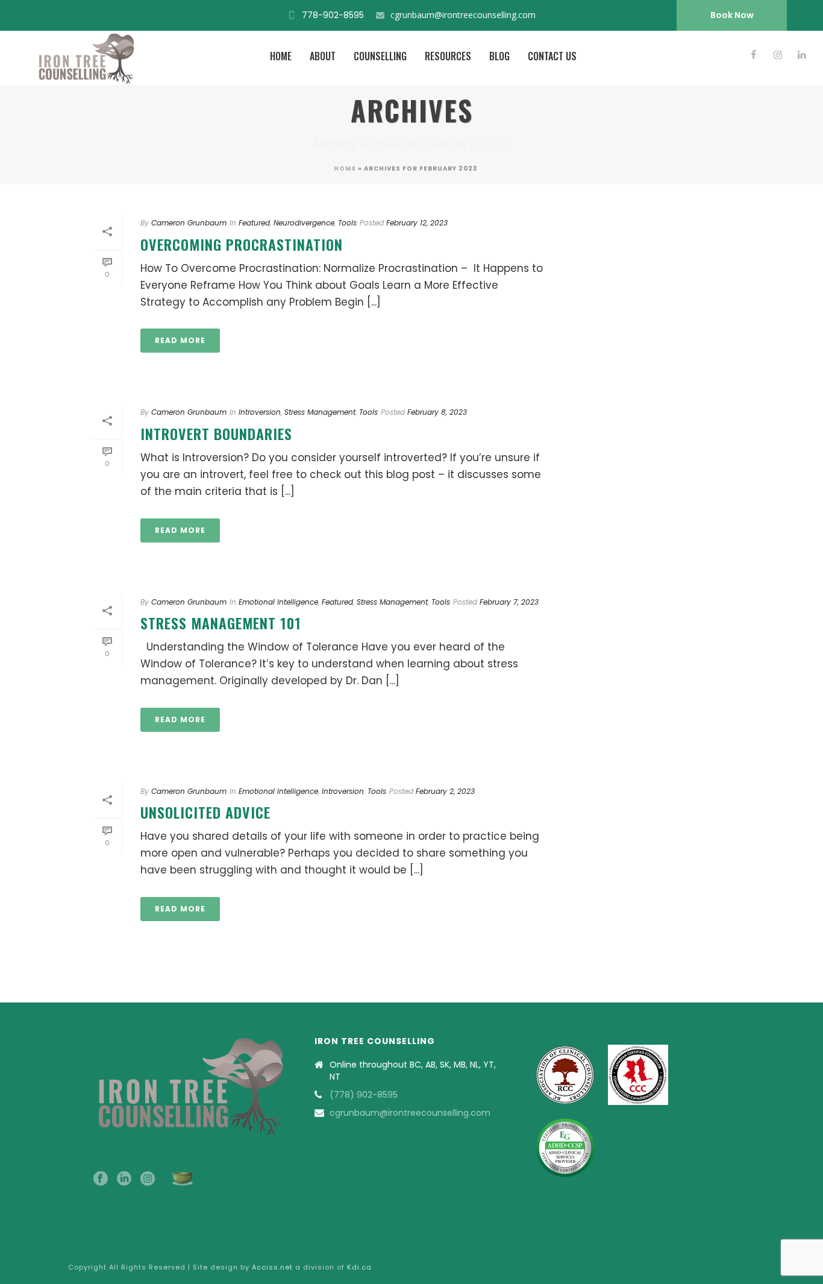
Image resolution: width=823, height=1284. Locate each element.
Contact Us (552, 56)
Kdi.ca (359, 1267)
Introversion (260, 412)
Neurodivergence (304, 223)
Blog (499, 56)
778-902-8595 (333, 15)
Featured (254, 223)
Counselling (380, 56)
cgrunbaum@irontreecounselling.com (463, 14)
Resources (448, 56)
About (323, 56)
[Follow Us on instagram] (147, 1179)
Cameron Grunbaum (189, 223)
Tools (347, 223)
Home (281, 56)
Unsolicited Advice (205, 812)
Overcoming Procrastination (241, 244)
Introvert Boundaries (216, 433)
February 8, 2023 (437, 412)
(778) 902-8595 (364, 1094)
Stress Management (319, 412)
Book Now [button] (732, 15)
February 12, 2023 (417, 223)
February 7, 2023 (509, 602)
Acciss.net (272, 1267)
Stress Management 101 (220, 623)
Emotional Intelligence (278, 602)
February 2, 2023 (445, 791)
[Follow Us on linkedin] (124, 1179)
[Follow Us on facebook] (100, 1179)
